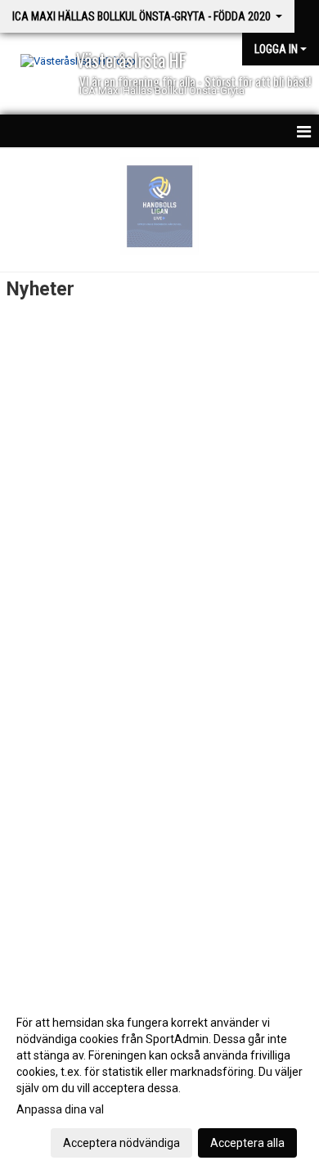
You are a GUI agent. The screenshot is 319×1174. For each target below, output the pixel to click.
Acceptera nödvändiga (121, 1142)
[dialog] (159, 1082)
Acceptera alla (247, 1142)
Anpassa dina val (60, 1109)
